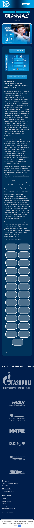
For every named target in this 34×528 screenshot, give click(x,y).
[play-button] (7, 516)
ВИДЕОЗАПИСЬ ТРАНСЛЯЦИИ (17, 77)
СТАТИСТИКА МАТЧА (17, 50)
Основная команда (23, 12)
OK (20, 525)
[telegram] (10, 516)
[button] (32, 4)
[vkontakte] (2, 516)
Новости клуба (9, 12)
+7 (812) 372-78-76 (8, 491)
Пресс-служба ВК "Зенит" (12, 352)
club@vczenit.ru (6, 488)
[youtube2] (5, 516)
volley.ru (16, 234)
